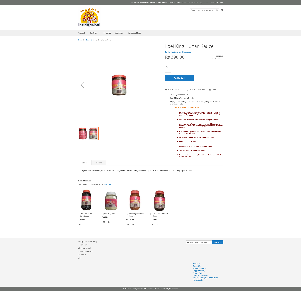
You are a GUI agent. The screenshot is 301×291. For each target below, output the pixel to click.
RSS (79, 258)
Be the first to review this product (178, 52)
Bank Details (198, 280)
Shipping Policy (199, 271)
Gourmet (89, 40)
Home (80, 40)
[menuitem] (81, 33)
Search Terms (83, 245)
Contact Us (82, 255)
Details (84, 163)
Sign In (202, 2)
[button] (82, 85)
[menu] (150, 33)
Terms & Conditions (200, 275)
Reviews (99, 163)
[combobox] (204, 10)
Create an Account (216, 2)
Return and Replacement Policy (205, 278)
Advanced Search (84, 248)
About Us (196, 264)
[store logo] (89, 17)
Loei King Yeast (110, 214)
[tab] (84, 162)
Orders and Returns (85, 251)
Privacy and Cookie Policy (87, 241)
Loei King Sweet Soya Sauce (86, 215)
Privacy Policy (198, 273)
